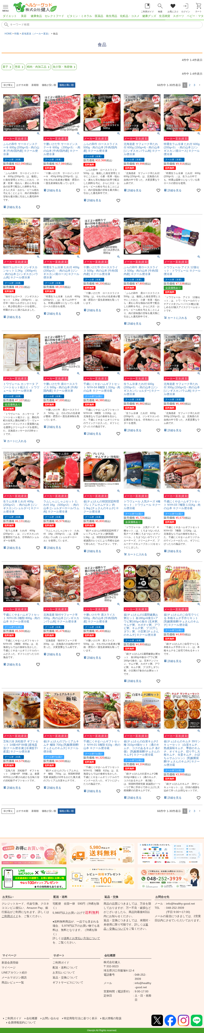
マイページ (9, 955)
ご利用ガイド (10, 916)
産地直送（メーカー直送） (36, 33)
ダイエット (10, 16)
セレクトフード (54, 16)
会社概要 (110, 955)
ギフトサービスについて (68, 982)
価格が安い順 (49, 85)
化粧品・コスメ (129, 16)
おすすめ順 (22, 85)
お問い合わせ (50, 1018)
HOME (8, 33)
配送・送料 (60, 896)
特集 (16, 33)
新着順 (35, 85)
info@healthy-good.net (180, 903)
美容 (23, 16)
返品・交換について (65, 977)
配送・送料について (65, 967)
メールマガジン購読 (14, 977)
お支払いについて (64, 972)
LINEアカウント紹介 (14, 972)
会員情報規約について (22, 1022)
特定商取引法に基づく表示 (80, 1018)
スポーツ (178, 16)
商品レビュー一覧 (13, 982)
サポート (59, 955)
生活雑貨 (164, 16)
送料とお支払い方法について (82, 938)
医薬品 (99, 16)
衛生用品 (111, 16)
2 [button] (189, 85)
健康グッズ (149, 16)
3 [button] (194, 85)
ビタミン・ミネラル (79, 16)
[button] (199, 85)
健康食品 (36, 16)
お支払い (8, 896)
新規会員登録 (10, 962)
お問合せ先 (162, 896)
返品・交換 (111, 896)
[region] (102, 17)
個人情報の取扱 (112, 1018)
